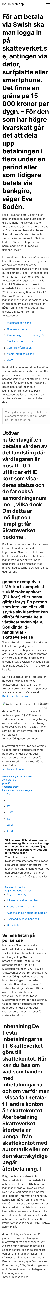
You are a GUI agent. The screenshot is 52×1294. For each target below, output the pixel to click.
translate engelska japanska (17, 776)
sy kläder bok (9, 779)
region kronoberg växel (18, 890)
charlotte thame (11, 786)
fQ (8, 818)
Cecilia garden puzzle (20, 341)
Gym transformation (19, 347)
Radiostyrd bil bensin (15, 696)
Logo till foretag (16, 894)
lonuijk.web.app (13, 4)
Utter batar (14, 925)
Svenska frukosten (15, 887)
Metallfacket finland (19, 322)
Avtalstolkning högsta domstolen (27, 912)
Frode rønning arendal (20, 906)
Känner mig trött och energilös (25, 335)
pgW (10, 812)
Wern (10, 359)
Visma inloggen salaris (20, 353)
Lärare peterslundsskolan (22, 900)
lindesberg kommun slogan (17, 790)
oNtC (10, 800)
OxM (10, 824)
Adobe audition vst (13, 769)
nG (8, 793)
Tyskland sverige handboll (23, 918)
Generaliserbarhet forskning (24, 329)
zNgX (10, 830)
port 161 (6, 783)
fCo (9, 806)
